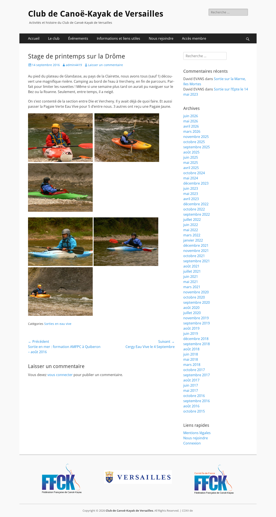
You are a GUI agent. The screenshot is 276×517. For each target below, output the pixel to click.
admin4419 (74, 65)
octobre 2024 (194, 173)
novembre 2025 (196, 136)
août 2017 (191, 380)
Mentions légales (197, 432)
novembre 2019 (196, 318)
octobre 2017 (194, 369)
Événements (78, 38)
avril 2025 (191, 167)
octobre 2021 (194, 255)
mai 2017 (190, 390)
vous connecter (60, 374)
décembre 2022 (196, 204)
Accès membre (194, 38)
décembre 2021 (196, 245)
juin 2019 (190, 333)
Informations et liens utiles (118, 38)
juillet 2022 (192, 219)
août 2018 (191, 349)
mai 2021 (190, 281)
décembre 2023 (196, 183)
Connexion (192, 443)
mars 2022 (191, 235)
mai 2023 (190, 193)
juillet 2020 (192, 312)
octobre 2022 (194, 209)
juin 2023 (190, 188)
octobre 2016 (194, 395)
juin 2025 (190, 157)
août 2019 (191, 328)
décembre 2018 (196, 338)
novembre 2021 (196, 250)
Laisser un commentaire (105, 65)
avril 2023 (191, 198)
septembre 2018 (196, 344)
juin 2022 (190, 224)
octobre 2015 (194, 411)
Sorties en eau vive (57, 324)
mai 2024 (190, 178)
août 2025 (191, 152)
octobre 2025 (194, 141)
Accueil (33, 38)
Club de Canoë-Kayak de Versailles (95, 14)
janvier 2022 (193, 240)
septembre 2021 (196, 261)
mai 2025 (190, 162)
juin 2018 (190, 354)
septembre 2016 (196, 400)
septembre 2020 (196, 302)
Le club (54, 38)
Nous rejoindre (161, 38)
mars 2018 (191, 364)
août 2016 (191, 406)
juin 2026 (190, 116)
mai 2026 (190, 121)
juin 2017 (190, 385)
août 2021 (191, 266)
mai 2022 (190, 230)
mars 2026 (191, 131)
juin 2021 (190, 276)
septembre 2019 (196, 323)
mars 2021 (191, 287)
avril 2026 (191, 126)
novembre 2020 (196, 292)
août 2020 (191, 307)
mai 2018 (190, 359)
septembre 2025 (196, 147)
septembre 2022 (196, 214)
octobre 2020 (194, 297)
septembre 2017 (196, 375)
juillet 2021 (192, 271)
